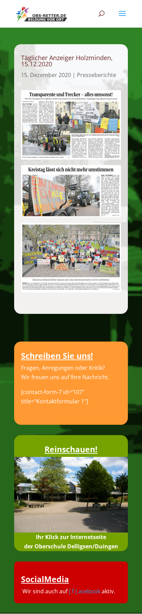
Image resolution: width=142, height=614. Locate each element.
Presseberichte (96, 75)
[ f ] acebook (84, 591)
